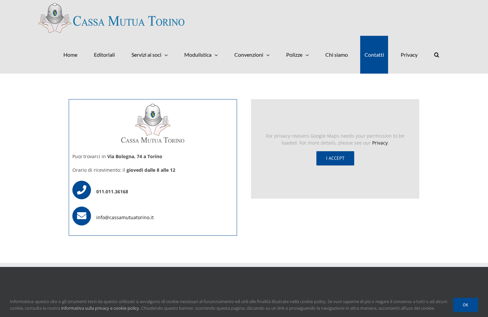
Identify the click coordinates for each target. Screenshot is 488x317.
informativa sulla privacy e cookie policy (100, 308)
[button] (436, 55)
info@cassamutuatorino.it (125, 217)
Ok (465, 305)
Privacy (380, 143)
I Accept (335, 158)
